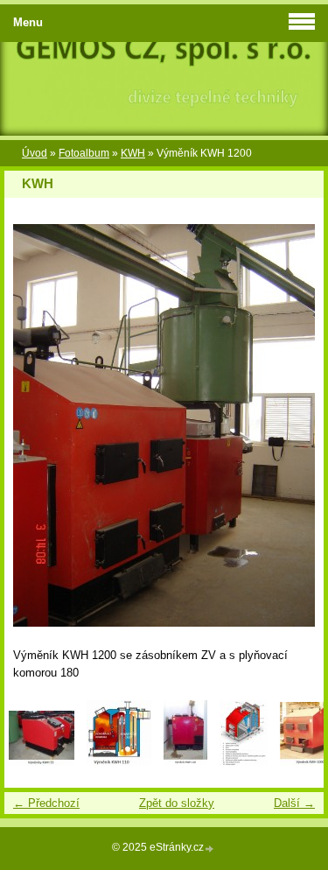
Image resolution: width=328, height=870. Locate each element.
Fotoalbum (84, 153)
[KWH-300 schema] (244, 761)
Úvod (34, 153)
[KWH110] (185, 761)
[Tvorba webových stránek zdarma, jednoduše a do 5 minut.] (210, 848)
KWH (133, 153)
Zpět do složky (176, 803)
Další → (294, 803)
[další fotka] (295, 425)
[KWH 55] (41, 761)
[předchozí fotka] (32, 425)
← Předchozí (46, 803)
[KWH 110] (119, 761)
